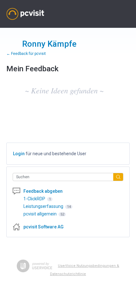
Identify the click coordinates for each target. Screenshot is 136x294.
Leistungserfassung (43, 206)
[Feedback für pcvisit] (25, 14)
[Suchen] (118, 177)
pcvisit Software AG (43, 226)
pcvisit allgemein (40, 213)
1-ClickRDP (34, 198)
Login (19, 153)
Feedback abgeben (43, 191)
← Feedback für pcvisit (26, 53)
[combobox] (64, 177)
